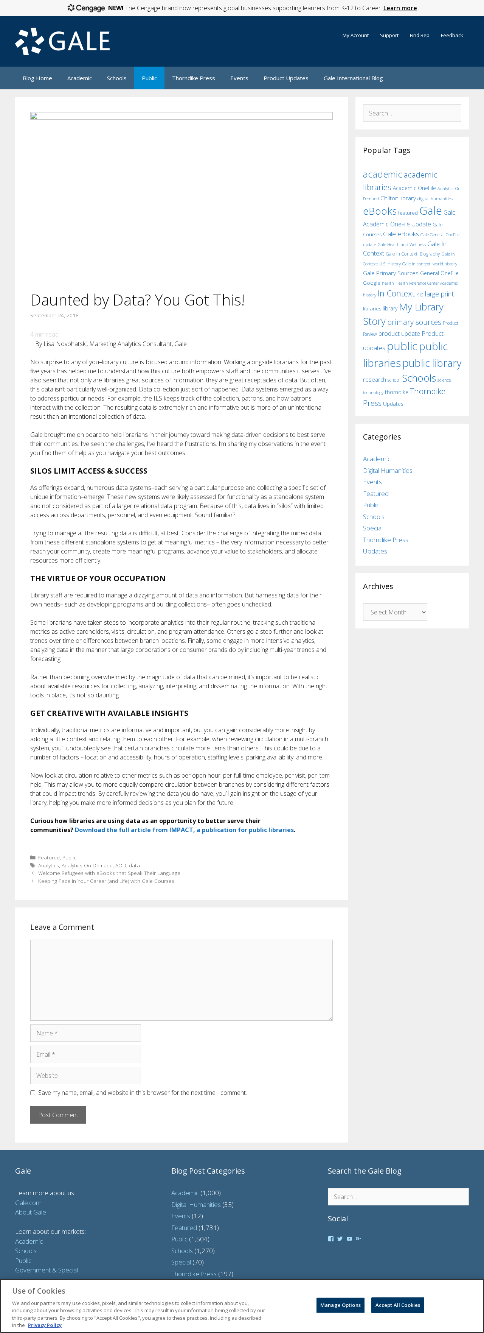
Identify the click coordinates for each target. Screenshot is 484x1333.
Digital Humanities (388, 470)
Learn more (400, 8)
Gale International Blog (353, 78)
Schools (117, 78)
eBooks (380, 211)
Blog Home (37, 78)
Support (389, 35)
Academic (79, 78)
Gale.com (28, 1202)
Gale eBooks (401, 233)
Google (371, 282)
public (402, 346)
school (394, 380)
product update (399, 333)
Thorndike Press (193, 78)
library (390, 308)
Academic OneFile (414, 188)
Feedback (452, 35)
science (444, 380)
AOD (120, 865)
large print (439, 293)
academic (382, 174)
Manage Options (340, 1305)
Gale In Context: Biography (413, 254)
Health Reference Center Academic (427, 283)
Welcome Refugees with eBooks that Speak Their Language (109, 872)
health (388, 283)
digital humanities (435, 198)
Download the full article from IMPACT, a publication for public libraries (184, 830)
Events (239, 78)
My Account (356, 35)
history (369, 295)
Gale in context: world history (429, 264)
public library (431, 363)
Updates (393, 403)
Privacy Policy (45, 1325)
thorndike (396, 392)
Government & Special (46, 1270)
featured (408, 212)
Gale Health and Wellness (401, 244)
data (134, 865)
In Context (396, 293)
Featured (49, 857)
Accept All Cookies (397, 1305)
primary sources (414, 322)
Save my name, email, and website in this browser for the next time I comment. (142, 1092)
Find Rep (420, 35)
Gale (430, 210)
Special (373, 528)
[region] (242, 1306)
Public (149, 78)
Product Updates (286, 78)
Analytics (48, 865)
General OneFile (439, 273)
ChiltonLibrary (398, 198)
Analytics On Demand (87, 865)
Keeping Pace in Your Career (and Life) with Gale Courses (106, 880)
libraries (372, 308)
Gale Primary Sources (391, 273)
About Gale (30, 1212)
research (374, 379)
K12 (420, 295)
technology (373, 392)
